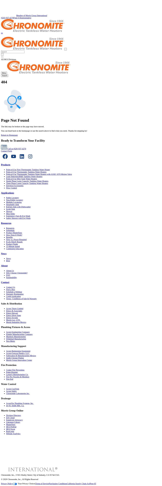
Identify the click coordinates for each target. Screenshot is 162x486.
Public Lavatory (12, 198)
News (3, 253)
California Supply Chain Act (78, 484)
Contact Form (6, 151)
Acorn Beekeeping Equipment (18, 351)
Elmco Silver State (13, 315)
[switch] (2, 57)
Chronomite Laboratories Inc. (18, 393)
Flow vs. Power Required (16, 239)
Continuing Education (15, 249)
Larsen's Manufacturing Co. (17, 374)
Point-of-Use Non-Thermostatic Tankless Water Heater (28, 170)
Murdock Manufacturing (16, 337)
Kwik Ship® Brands (14, 242)
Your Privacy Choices (26, 484)
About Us (10, 271)
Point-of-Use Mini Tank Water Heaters (21, 179)
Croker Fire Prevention (15, 370)
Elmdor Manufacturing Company (19, 334)
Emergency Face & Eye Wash (18, 216)
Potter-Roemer (12, 372)
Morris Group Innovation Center (19, 360)
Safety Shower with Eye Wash (18, 218)
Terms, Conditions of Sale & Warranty (21, 299)
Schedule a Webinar (14, 292)
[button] (2, 33)
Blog (8, 261)
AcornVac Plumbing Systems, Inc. (20, 403)
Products (5, 164)
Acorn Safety (11, 391)
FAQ (8, 275)
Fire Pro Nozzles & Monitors (17, 377)
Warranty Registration (15, 294)
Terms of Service (42, 484)
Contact (5, 282)
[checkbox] (81, 57)
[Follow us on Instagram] (30, 160)
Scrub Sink (10, 209)
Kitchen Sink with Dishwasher (18, 207)
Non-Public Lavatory (14, 200)
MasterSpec (10, 424)
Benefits (9, 237)
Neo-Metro (10, 341)
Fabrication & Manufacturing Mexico (21, 356)
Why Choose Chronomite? (16, 273)
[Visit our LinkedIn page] (22, 160)
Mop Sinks (10, 214)
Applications (7, 193)
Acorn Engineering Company (18, 332)
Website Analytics (13, 434)
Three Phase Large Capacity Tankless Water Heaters (27, 183)
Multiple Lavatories (14, 202)
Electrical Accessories (14, 186)
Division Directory (13, 415)
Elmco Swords (12, 318)
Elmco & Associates (14, 311)
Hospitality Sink (12, 204)
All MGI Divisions (8, 59)
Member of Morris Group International (31, 15)
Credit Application (13, 296)
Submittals (10, 230)
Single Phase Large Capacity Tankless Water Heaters (27, 181)
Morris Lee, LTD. (13, 320)
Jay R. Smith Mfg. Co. (15, 406)
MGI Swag (10, 429)
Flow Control (11, 188)
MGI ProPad (11, 427)
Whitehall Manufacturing (16, 339)
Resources (6, 223)
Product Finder (12, 244)
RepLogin (10, 431)
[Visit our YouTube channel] (13, 160)
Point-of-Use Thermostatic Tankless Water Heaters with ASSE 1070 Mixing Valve (39, 174)
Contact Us (10, 287)
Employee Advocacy (14, 420)
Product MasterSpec (14, 233)
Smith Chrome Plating (15, 358)
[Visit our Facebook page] (5, 160)
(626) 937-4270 (7, 18)
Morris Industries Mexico (16, 322)
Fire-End (9, 379)
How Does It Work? (14, 235)
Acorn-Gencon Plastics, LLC (17, 353)
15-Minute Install (13, 246)
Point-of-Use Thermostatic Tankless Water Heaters (26, 172)
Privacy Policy (7, 484)
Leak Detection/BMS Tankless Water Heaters (24, 176)
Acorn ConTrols (12, 389)
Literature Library (13, 422)
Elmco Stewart (12, 313)
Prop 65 (93, 484)
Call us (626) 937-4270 (16, 149)
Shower (9, 211)
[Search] (2, 54)
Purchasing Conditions (58, 484)
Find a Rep (10, 289)
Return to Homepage (9, 135)
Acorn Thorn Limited (14, 309)
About (4, 265)
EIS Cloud (10, 418)
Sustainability (11, 277)
